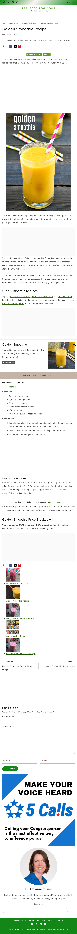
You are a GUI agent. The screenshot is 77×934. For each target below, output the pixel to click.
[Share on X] (15, 46)
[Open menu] (38, 15)
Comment (8, 726)
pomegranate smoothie (19, 296)
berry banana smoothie (42, 296)
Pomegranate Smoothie (17, 583)
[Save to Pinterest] (19, 46)
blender (12, 387)
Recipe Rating (8, 716)
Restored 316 (61, 929)
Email (44, 761)
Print (47, 54)
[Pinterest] (17, 2)
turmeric (13, 262)
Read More (39, 904)
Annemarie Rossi (54, 502)
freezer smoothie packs (13, 303)
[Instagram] (13, 2)
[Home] (3, 23)
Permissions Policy (37, 920)
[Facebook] (4, 2)
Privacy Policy (20, 920)
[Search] (71, 910)
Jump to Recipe (35, 54)
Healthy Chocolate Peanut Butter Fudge (17, 666)
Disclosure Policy (55, 920)
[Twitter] (8, 2)
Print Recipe (9, 362)
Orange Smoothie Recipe (17, 601)
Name (6, 761)
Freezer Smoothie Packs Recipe (20, 653)
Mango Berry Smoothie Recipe (20, 618)
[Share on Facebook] (10, 46)
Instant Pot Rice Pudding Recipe (60, 664)
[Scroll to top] (72, 926)
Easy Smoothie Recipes (17, 636)
